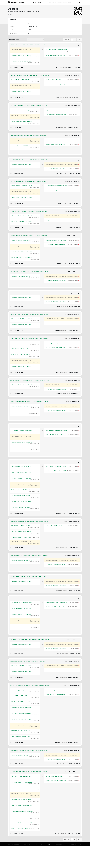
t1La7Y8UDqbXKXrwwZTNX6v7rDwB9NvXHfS (21, 252)
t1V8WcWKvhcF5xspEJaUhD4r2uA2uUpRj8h (21, 776)
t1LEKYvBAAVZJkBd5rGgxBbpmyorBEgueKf (21, 495)
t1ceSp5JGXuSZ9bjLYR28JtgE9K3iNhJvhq (20, 828)
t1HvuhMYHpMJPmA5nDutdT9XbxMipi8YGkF (21, 823)
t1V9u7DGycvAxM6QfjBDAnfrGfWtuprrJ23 (21, 736)
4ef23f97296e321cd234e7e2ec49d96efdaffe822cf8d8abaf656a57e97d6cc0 (28, 426)
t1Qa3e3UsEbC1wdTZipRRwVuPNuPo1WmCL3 (56, 530)
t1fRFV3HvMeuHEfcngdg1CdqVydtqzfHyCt (21, 501)
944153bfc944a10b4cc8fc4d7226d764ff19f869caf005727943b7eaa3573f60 (28, 45)
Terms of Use (26, 844)
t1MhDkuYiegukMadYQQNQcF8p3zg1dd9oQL (56, 607)
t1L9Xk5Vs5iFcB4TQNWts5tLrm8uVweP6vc (56, 244)
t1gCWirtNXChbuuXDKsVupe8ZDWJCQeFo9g (21, 185)
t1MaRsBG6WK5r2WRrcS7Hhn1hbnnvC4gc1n (21, 257)
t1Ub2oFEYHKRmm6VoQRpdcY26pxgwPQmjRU (56, 185)
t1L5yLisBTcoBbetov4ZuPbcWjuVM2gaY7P (21, 354)
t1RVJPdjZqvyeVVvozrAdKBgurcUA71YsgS (55, 776)
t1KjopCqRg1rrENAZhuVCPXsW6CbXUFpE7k (21, 79)
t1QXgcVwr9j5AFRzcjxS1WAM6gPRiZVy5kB (21, 507)
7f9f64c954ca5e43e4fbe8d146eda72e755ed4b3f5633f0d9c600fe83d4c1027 (29, 211)
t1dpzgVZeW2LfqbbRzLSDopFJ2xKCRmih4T (21, 799)
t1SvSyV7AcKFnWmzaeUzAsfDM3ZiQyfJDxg (21, 55)
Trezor (35, 844)
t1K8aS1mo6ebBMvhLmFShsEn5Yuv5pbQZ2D (56, 694)
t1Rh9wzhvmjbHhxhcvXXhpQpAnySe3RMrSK (56, 343)
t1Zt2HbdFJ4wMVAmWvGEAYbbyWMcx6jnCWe (57, 84)
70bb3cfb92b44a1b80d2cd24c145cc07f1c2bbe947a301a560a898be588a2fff (28, 235)
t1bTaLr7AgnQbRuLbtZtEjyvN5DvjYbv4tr (55, 525)
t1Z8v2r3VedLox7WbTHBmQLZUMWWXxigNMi (22, 343)
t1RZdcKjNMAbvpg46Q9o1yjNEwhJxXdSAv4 (21, 690)
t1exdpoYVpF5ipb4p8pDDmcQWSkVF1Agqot (56, 240)
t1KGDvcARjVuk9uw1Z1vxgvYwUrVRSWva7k (21, 448)
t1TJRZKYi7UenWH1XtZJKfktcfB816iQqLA (55, 79)
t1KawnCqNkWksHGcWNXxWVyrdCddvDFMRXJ (22, 442)
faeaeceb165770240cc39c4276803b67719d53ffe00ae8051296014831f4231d (28, 750)
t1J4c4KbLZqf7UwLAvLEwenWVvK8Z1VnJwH (21, 805)
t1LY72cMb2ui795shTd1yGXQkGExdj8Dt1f (55, 190)
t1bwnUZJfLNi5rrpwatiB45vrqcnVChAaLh (20, 696)
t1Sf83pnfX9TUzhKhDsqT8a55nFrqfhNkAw (21, 608)
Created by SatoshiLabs (13, 844)
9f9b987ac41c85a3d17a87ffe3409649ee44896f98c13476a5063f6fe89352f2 (28, 772)
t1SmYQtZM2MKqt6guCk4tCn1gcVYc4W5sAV (56, 602)
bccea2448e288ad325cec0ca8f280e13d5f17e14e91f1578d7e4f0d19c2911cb (28, 661)
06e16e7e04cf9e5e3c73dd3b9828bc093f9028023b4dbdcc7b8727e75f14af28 (29, 314)
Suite (42, 844)
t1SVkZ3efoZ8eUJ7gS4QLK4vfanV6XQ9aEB (56, 690)
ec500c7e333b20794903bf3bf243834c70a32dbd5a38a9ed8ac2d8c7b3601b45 (29, 685)
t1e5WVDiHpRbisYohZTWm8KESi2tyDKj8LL (55, 347)
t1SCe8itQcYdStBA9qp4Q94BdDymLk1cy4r (21, 61)
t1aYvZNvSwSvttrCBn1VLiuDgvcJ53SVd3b (20, 626)
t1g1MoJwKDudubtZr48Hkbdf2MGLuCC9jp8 (21, 707)
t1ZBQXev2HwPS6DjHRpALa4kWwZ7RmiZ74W (56, 430)
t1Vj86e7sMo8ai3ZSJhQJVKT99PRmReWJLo (56, 780)
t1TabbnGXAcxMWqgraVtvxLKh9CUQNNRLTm (21, 121)
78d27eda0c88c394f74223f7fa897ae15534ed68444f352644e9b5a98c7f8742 (29, 272)
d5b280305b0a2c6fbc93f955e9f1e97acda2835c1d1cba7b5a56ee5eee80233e (29, 521)
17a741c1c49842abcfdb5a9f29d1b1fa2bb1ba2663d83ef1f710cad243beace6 (28, 181)
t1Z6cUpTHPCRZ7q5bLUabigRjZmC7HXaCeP (56, 466)
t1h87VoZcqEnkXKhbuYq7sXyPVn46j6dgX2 (21, 713)
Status (40, 2)
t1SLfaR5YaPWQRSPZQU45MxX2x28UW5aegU (22, 197)
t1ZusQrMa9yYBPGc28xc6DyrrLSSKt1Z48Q (21, 466)
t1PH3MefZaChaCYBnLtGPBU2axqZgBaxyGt (56, 114)
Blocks (34, 2)
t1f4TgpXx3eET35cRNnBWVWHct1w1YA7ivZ (21, 164)
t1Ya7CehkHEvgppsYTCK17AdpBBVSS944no (21, 788)
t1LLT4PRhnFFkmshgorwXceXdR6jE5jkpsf (20, 537)
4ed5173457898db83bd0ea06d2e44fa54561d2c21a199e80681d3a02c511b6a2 (29, 338)
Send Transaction (59, 844)
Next (79, 39)
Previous (66, 39)
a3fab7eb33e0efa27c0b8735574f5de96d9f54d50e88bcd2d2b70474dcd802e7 (29, 640)
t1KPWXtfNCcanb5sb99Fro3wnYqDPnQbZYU (21, 782)
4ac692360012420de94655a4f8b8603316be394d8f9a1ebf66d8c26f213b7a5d (29, 105)
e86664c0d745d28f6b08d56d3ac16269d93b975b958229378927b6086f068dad (29, 380)
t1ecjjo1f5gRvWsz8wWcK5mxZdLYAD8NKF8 (56, 110)
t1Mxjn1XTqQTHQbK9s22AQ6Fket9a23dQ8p (21, 240)
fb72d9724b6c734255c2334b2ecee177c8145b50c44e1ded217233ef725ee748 (28, 160)
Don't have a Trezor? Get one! (75, 844)
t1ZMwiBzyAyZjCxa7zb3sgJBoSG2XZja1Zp (55, 144)
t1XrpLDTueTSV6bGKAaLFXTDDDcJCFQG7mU (56, 140)
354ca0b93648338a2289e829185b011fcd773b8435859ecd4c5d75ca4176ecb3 (29, 555)
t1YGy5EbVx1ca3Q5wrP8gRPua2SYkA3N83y (21, 472)
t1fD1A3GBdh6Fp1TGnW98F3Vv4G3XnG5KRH (21, 430)
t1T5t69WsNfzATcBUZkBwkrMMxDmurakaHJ (21, 602)
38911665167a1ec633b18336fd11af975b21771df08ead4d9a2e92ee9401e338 (28, 135)
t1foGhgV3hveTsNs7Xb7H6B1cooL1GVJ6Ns (55, 434)
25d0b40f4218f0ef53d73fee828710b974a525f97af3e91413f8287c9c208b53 (28, 598)
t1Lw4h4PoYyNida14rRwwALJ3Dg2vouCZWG (56, 470)
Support (49, 844)
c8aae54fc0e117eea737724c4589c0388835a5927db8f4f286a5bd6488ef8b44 (29, 293)
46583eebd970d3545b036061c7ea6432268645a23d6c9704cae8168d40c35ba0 (29, 75)
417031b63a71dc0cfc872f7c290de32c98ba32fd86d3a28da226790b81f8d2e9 (28, 577)
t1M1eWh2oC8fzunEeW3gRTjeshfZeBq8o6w (21, 525)
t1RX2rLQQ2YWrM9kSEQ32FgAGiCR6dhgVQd (21, 349)
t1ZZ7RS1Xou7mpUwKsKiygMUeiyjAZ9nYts (55, 55)
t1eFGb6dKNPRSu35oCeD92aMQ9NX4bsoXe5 (22, 811)
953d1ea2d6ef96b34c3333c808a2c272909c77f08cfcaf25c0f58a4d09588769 (29, 401)
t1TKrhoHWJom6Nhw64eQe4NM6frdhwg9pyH (56, 49)
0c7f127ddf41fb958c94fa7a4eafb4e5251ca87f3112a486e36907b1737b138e (28, 462)
